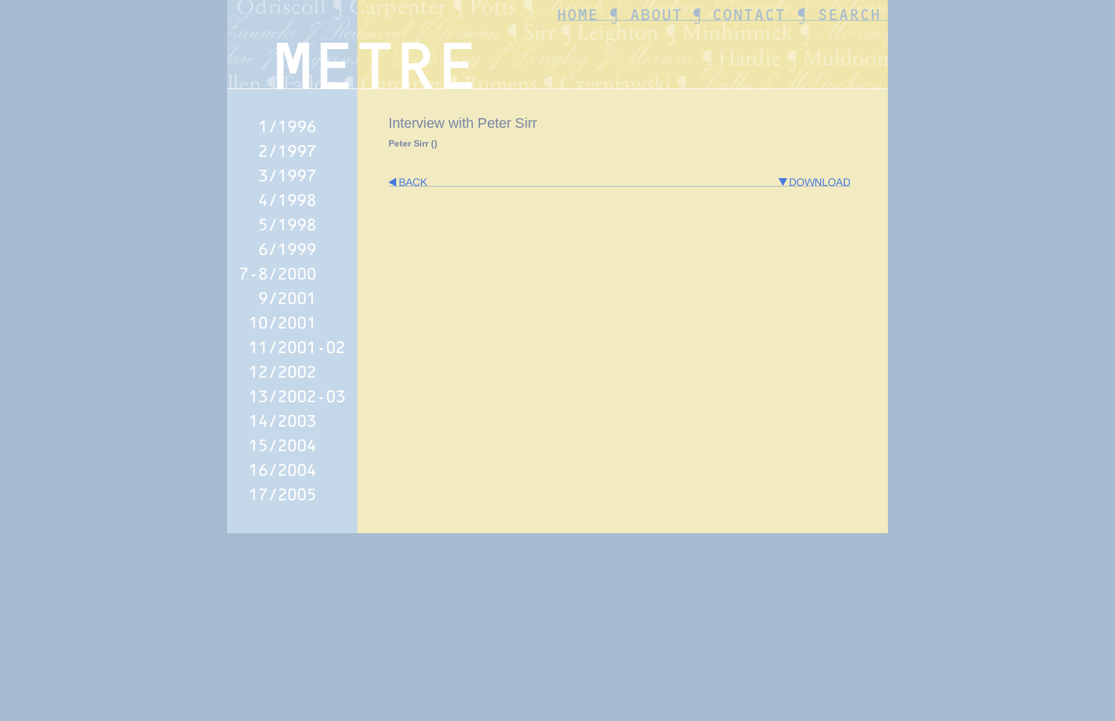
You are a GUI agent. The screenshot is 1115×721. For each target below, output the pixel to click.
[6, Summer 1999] (292, 257)
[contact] (784, 40)
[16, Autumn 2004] (292, 478)
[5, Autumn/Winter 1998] (292, 233)
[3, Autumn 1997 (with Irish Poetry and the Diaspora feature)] (292, 183)
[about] (836, 26)
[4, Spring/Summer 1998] (292, 208)
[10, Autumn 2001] (292, 331)
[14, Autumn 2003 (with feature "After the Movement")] (292, 429)
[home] (789, 26)
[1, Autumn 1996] (292, 134)
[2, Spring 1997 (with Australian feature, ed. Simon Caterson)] (292, 159)
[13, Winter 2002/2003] (292, 404)
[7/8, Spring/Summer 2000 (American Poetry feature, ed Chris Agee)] (292, 282)
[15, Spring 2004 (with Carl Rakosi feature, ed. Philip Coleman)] (292, 453)
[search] (852, 40)
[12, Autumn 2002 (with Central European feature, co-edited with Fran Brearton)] (292, 380)
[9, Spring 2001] (292, 306)
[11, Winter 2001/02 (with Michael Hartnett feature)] (292, 355)
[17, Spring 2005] (292, 502)
